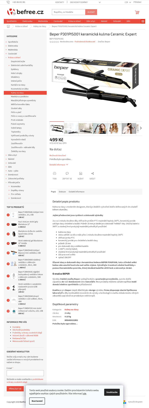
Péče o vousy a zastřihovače (23, 116)
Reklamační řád (19, 338)
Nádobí (11, 159)
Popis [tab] (53, 191)
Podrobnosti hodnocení (85, 41)
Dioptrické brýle (18, 61)
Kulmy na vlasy (17, 92)
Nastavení (37, 401)
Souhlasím (112, 392)
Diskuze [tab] (62, 191)
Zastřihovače (17, 143)
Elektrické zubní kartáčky (22, 65)
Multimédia (13, 49)
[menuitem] (11, 21)
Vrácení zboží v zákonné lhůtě (25, 335)
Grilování (12, 163)
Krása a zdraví (14, 57)
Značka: (104, 41)
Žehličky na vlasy (18, 151)
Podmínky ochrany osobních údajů (27, 332)
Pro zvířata (16, 194)
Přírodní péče (14, 182)
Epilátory (15, 69)
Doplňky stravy (17, 190)
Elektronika (13, 45)
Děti (10, 167)
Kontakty (59, 2)
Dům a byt (12, 155)
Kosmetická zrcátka (19, 88)
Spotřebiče (13, 42)
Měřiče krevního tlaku (20, 104)
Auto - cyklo (13, 170)
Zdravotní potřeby (16, 178)
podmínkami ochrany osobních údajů (25, 381)
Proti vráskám (17, 120)
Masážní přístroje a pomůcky (23, 100)
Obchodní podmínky (79, 2)
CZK (126, 2)
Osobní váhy (16, 108)
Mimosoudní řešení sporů (23, 341)
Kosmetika (15, 186)
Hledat (91, 12)
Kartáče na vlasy (18, 84)
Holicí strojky (16, 73)
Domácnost (13, 174)
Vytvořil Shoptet (135, 402)
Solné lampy (16, 127)
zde (84, 393)
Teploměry (16, 131)
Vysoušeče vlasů (18, 139)
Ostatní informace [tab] (76, 191)
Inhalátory (15, 77)
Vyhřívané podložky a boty (22, 135)
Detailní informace (57, 164)
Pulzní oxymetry (18, 124)
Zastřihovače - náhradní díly (23, 147)
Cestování (12, 53)
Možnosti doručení (58, 155)
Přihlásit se (15, 388)
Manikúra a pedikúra (19, 96)
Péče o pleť (16, 112)
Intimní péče (16, 81)
